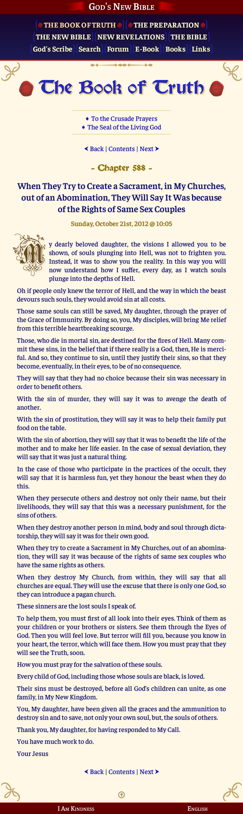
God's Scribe (52, 48)
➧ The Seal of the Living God (121, 126)
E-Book (147, 48)
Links (201, 48)
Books (175, 48)
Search (90, 48)
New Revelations (131, 36)
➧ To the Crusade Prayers (121, 118)
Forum (118, 48)
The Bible (189, 36)
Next (149, 148)
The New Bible (63, 36)
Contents (121, 148)
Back (94, 148)
